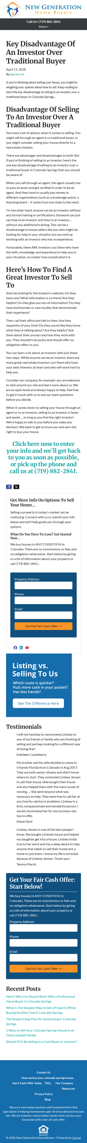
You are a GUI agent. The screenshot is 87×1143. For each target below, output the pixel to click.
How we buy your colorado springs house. (47, 1078)
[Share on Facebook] (9, 487)
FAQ (48, 1083)
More (42, 26)
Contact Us (43, 1072)
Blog (47, 1099)
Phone (19, 594)
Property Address (28, 579)
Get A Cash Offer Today (27, 1083)
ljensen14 (17, 74)
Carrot (76, 1137)
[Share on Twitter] (16, 487)
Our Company (64, 1083)
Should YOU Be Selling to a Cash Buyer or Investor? (41, 1041)
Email (19, 609)
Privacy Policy (44, 1094)
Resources (68, 1088)
